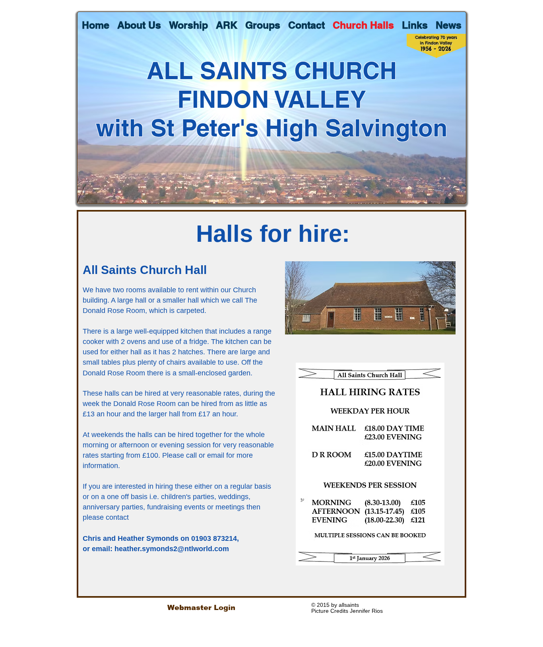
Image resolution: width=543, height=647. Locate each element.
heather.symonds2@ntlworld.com (171, 549)
